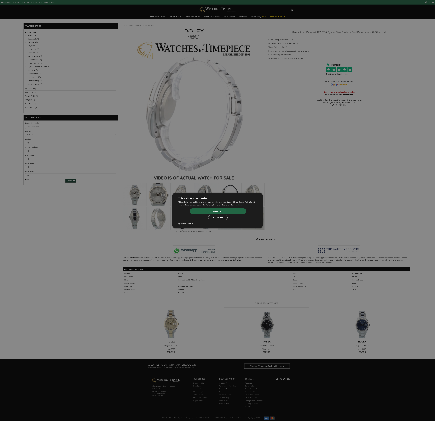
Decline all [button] (218, 218)
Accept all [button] (218, 211)
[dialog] (217, 210)
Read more (239, 205)
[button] (185, 223)
